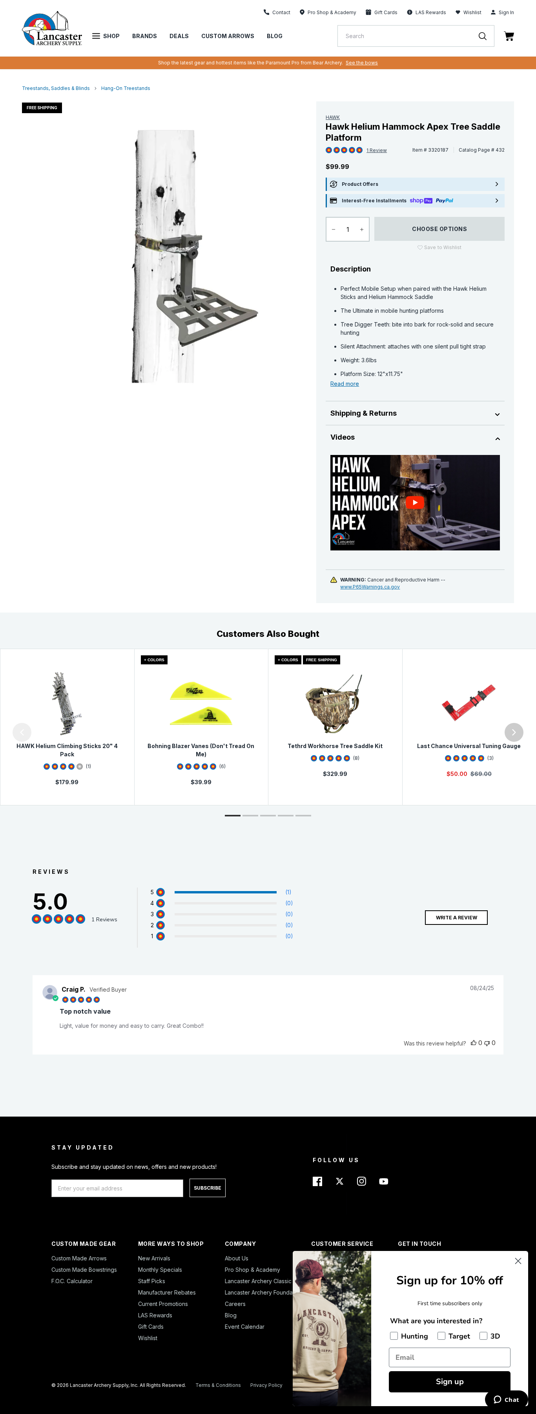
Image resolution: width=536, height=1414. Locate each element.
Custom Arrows (227, 36)
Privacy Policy (266, 1385)
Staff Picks (151, 1281)
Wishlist (472, 12)
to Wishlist (442, 247)
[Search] (486, 36)
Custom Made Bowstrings (84, 1269)
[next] (514, 732)
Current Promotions (163, 1303)
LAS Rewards (155, 1315)
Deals (179, 36)
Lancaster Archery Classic (258, 1281)
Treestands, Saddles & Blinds (56, 88)
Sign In (506, 12)
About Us (236, 1258)
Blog (275, 36)
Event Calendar (244, 1326)
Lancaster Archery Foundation (263, 1292)
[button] (2, 732)
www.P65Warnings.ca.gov (370, 587)
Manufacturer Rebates (167, 1292)
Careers (235, 1303)
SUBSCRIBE (207, 1188)
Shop (111, 36)
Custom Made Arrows (79, 1258)
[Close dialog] (518, 1261)
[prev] (22, 732)
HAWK (333, 117)
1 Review (376, 150)
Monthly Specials (160, 1269)
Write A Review (456, 918)
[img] (329, 150)
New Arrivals (154, 1258)
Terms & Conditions (218, 1385)
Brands (144, 36)
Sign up (450, 1381)
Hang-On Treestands (125, 88)
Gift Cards (151, 1326)
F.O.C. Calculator (72, 1281)
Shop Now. (371, 63)
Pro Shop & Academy (252, 1269)
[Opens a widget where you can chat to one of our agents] (506, 1400)
